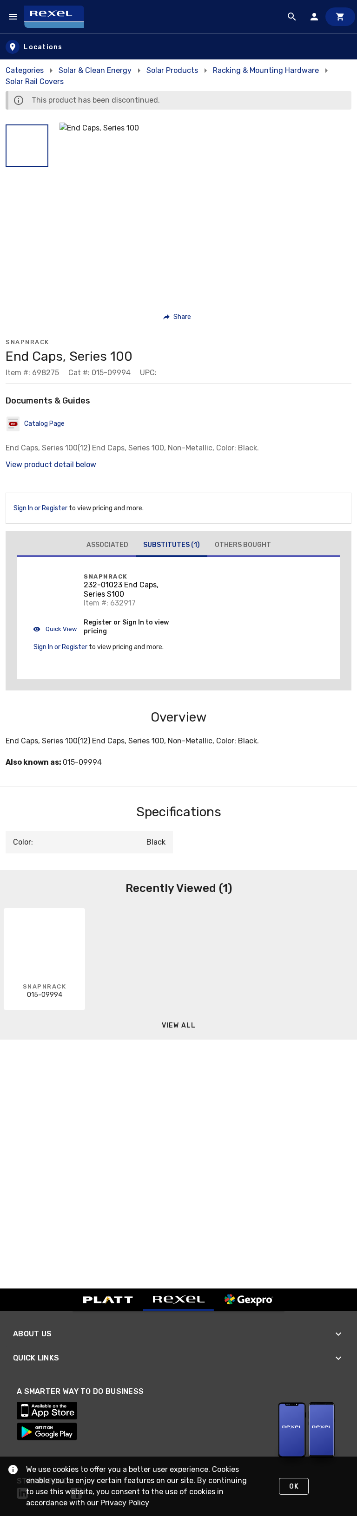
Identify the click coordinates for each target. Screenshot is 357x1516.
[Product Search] (292, 17)
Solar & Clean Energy (95, 70)
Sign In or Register (40, 508)
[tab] (107, 545)
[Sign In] (314, 17)
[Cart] (340, 16)
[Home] (58, 17)
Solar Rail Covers (35, 81)
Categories (25, 70)
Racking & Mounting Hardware (266, 70)
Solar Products (172, 70)
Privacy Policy (124, 1502)
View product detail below (51, 464)
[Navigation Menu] (13, 17)
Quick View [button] (60, 628)
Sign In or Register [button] (60, 647)
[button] (27, 145)
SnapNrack (27, 341)
